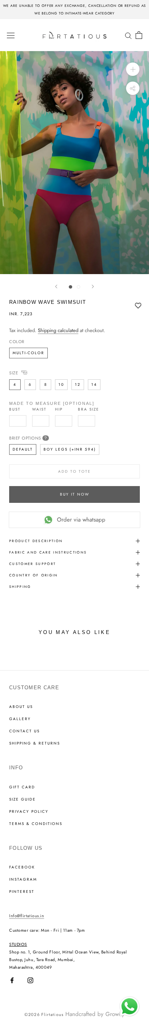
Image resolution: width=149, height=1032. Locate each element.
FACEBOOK (22, 867)
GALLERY (20, 719)
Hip (59, 409)
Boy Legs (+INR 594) (70, 449)
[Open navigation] (11, 35)
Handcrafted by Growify (95, 1014)
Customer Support (32, 563)
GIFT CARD (22, 787)
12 (78, 384)
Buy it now (74, 494)
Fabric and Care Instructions (48, 552)
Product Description (36, 540)
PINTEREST (21, 892)
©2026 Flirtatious (43, 1014)
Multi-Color (28, 353)
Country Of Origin (33, 575)
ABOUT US (21, 707)
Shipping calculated (58, 330)
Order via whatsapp (81, 519)
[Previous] (56, 286)
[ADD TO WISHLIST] (138, 306)
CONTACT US (24, 731)
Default (23, 449)
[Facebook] (12, 980)
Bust (15, 409)
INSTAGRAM (23, 879)
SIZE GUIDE (22, 799)
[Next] (93, 286)
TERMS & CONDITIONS (35, 824)
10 (61, 384)
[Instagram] (30, 980)
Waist (39, 409)
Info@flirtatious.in (26, 916)
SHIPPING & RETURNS (34, 743)
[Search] (128, 35)
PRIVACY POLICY (29, 812)
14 (94, 384)
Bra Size (88, 409)
